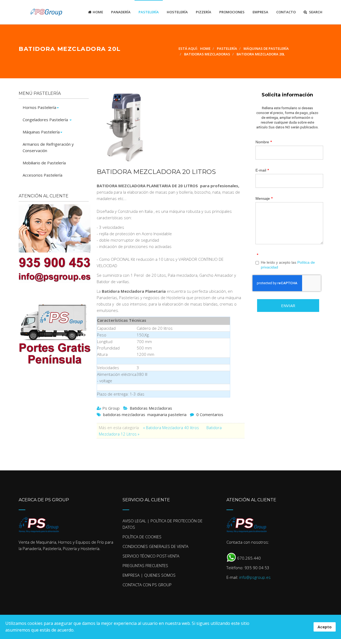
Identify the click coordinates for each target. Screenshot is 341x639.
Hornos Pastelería (39, 107)
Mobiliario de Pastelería (44, 162)
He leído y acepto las (288, 264)
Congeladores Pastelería (46, 119)
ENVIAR (288, 305)
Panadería (121, 12)
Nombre (263, 142)
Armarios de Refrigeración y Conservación (48, 147)
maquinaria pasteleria (166, 414)
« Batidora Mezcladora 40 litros (171, 427)
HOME (98, 12)
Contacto (286, 12)
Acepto (325, 626)
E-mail (262, 170)
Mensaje (264, 198)
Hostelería (177, 12)
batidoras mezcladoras (124, 414)
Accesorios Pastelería (42, 175)
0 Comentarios (209, 414)
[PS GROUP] (40, 12)
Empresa (260, 12)
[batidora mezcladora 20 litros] (168, 126)
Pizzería (203, 12)
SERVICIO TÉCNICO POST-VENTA (151, 556)
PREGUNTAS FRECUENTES (145, 565)
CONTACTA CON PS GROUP (147, 584)
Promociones (232, 12)
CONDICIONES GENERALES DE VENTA (155, 546)
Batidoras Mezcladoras (151, 408)
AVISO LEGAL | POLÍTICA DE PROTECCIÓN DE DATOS (162, 524)
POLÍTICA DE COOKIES (142, 536)
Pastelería (149, 12)
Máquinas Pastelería (41, 132)
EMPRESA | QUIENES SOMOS (149, 575)
